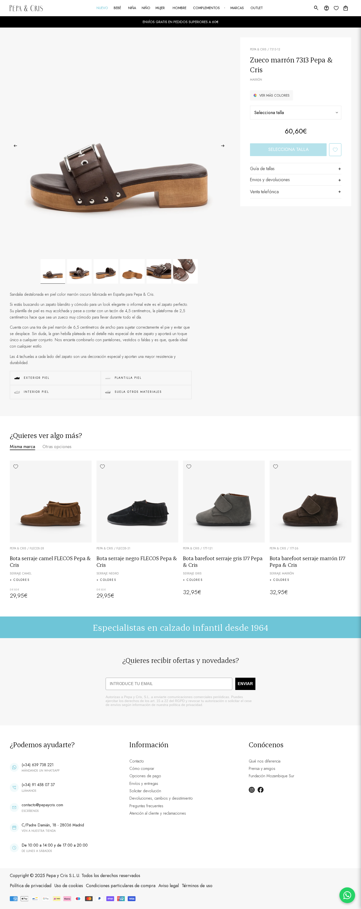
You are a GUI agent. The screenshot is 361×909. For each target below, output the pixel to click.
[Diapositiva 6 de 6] (185, 271)
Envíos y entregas (143, 783)
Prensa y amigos (262, 768)
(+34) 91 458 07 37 (38, 785)
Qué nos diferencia (264, 761)
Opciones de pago (145, 776)
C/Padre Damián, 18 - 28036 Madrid (53, 825)
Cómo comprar (141, 768)
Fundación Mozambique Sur (271, 776)
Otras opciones (56, 446)
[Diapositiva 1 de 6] (53, 271)
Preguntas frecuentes (146, 806)
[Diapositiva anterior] (14, 146)
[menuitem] (103, 8)
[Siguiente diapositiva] (224, 146)
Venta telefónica (264, 192)
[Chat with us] (347, 895)
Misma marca (22, 446)
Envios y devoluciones (270, 179)
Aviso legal (168, 885)
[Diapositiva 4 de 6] (132, 271)
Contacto (136, 761)
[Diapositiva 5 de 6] (159, 271)
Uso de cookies (68, 885)
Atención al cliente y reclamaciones (157, 813)
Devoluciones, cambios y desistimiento (161, 798)
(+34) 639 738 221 (38, 765)
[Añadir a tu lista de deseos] (335, 149)
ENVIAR (245, 684)
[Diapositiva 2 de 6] (79, 271)
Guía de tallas (262, 168)
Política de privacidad (30, 885)
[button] (271, 95)
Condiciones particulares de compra (120, 885)
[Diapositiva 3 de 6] (106, 271)
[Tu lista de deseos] (336, 8)
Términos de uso (197, 885)
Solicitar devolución (145, 791)
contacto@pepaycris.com (42, 805)
